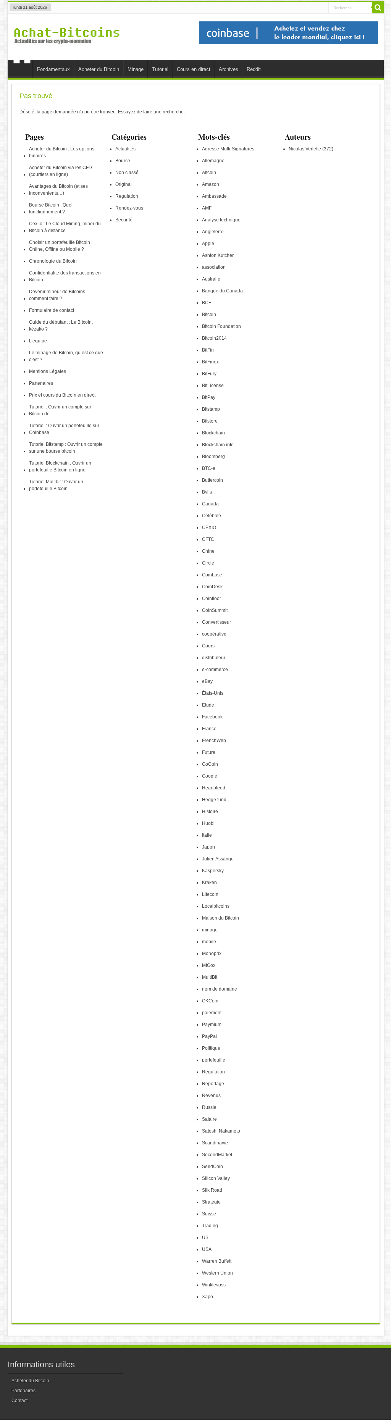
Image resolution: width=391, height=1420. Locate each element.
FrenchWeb (214, 740)
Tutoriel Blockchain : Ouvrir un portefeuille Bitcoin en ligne (60, 466)
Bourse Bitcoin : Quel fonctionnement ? (51, 208)
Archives (228, 69)
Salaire (209, 1119)
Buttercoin (212, 480)
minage (210, 930)
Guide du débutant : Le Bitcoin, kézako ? (61, 326)
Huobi (208, 823)
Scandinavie (215, 1143)
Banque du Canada (222, 291)
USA (207, 1249)
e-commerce (215, 669)
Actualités (125, 149)
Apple (208, 243)
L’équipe (38, 341)
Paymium (211, 1024)
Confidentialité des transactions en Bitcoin (65, 276)
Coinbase (212, 575)
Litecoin (210, 894)
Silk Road (212, 1190)
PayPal (209, 1036)
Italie (207, 835)
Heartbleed (213, 788)
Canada (210, 504)
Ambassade (214, 196)
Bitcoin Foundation (221, 326)
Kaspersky (213, 870)
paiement (211, 1012)
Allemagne (213, 160)
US (205, 1237)
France (209, 728)
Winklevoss (214, 1285)
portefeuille (213, 1060)
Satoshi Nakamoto (221, 1131)
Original (123, 184)
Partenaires (41, 383)
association (214, 267)
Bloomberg (213, 456)
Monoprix (211, 953)
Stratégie (211, 1202)
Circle (208, 563)
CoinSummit (215, 610)
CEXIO (209, 527)
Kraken (209, 882)
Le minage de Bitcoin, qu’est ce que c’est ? (66, 356)
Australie (211, 279)
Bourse (122, 160)
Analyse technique (221, 220)
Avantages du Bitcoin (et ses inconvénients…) (58, 190)
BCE (207, 302)
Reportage (213, 1083)
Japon (208, 847)
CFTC (208, 539)
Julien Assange (218, 859)
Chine (208, 551)
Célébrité (211, 515)
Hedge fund (214, 799)
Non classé (127, 172)
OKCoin (210, 1001)
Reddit (254, 69)
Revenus (211, 1095)
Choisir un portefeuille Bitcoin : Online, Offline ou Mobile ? (60, 246)
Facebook (212, 717)
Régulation (126, 196)
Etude (208, 705)
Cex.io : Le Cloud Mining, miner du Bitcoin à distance (65, 227)
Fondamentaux (53, 69)
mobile (209, 941)
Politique (211, 1048)
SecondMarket (217, 1154)
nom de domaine (219, 989)
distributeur (213, 657)
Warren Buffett (216, 1261)
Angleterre (213, 231)
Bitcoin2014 (214, 338)
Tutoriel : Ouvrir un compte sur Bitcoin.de (60, 410)
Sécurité (123, 220)
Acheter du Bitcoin (98, 69)
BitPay (208, 397)
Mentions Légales (47, 371)
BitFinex (210, 362)
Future (208, 752)
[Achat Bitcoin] (66, 48)
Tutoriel (160, 69)
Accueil (21, 70)
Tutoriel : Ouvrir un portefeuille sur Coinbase (64, 429)
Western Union (217, 1273)
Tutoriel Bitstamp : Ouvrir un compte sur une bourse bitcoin (66, 448)
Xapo (207, 1296)
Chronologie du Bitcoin (53, 261)
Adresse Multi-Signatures (228, 149)
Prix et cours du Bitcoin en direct (62, 395)
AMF (207, 208)
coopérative (214, 634)
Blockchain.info (218, 444)
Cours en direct (193, 69)
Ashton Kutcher (218, 255)
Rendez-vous (129, 208)
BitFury (209, 373)
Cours (208, 646)
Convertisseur (216, 622)
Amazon (210, 184)
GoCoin (210, 764)
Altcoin (209, 172)
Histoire (210, 811)
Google (209, 776)
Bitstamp (211, 409)
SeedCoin (212, 1166)
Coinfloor (211, 598)
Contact (19, 1400)
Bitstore (210, 421)
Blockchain (213, 433)
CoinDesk (212, 586)
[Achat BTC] (288, 42)
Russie (209, 1107)
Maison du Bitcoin (220, 918)
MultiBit (209, 977)
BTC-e (208, 468)
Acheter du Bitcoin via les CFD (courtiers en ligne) (60, 171)
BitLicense (213, 385)
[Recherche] (378, 7)
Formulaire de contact (51, 310)
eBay (207, 681)
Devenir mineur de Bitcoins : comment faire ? (58, 295)
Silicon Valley (216, 1178)
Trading (210, 1225)
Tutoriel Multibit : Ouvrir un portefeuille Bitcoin (56, 485)
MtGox (208, 965)
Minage (136, 69)
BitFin (208, 350)
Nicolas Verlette (305, 149)
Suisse (209, 1214)
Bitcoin (209, 314)
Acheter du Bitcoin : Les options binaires (61, 152)
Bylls (207, 492)
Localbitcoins (215, 906)
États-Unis (212, 693)
